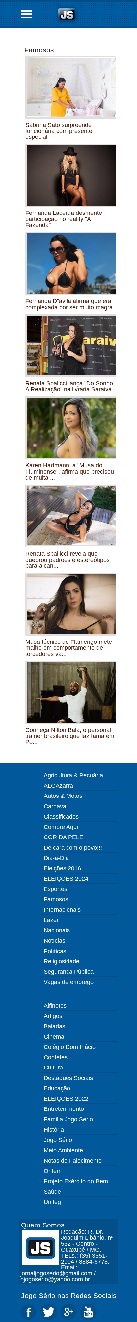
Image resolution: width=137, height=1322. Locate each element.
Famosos (39, 50)
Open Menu (27, 14)
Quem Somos (43, 1225)
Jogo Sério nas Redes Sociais (69, 1295)
